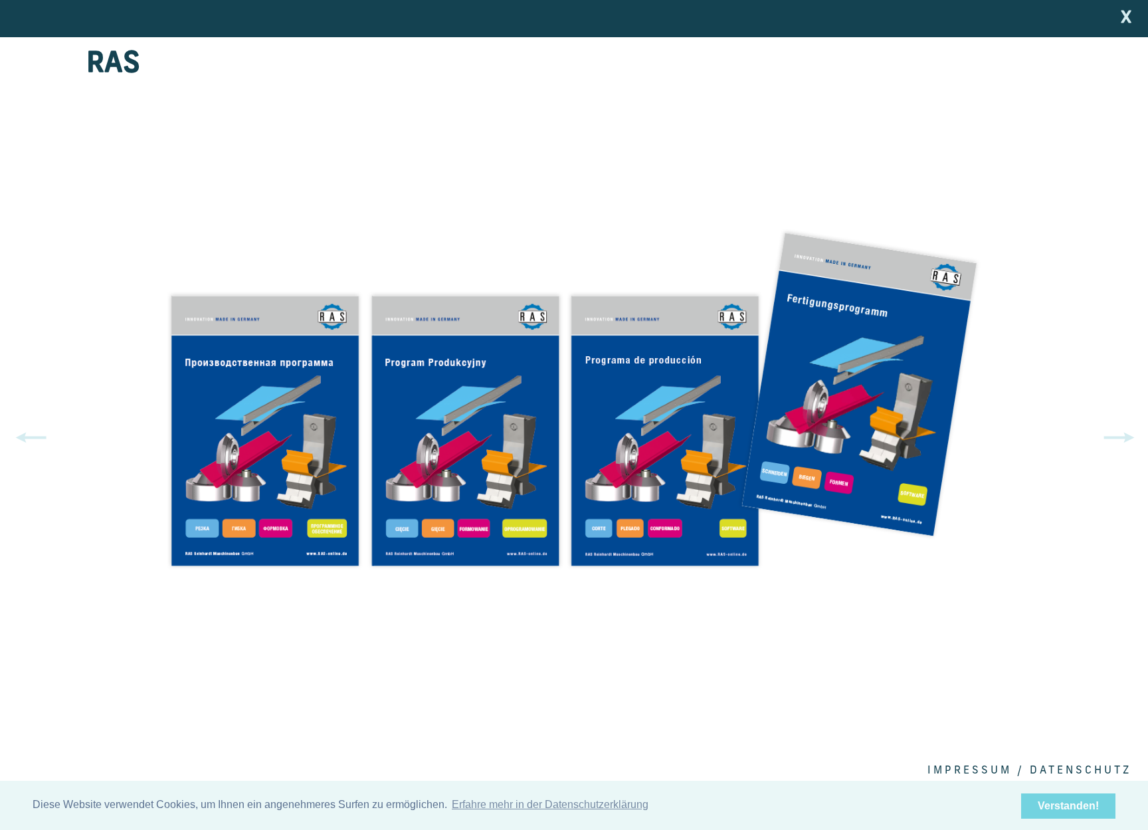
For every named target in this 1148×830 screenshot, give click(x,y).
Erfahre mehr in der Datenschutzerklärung (550, 804)
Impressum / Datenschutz (1029, 771)
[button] (1121, 438)
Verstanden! (1068, 805)
